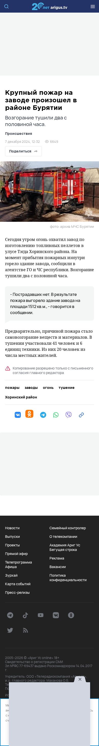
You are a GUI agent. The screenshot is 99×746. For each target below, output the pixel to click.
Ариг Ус (49, 6)
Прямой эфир (16, 553)
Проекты (12, 545)
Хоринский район (21, 397)
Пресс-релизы (17, 592)
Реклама (57, 558)
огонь (48, 387)
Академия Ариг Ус (65, 545)
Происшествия (18, 133)
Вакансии (58, 567)
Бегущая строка (63, 549)
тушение (67, 387)
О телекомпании (63, 536)
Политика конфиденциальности (68, 577)
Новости (12, 528)
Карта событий (17, 584)
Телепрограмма (18, 562)
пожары (12, 387)
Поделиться (20, 151)
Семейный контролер (68, 528)
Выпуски (12, 536)
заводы (31, 387)
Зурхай (11, 575)
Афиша (11, 567)
